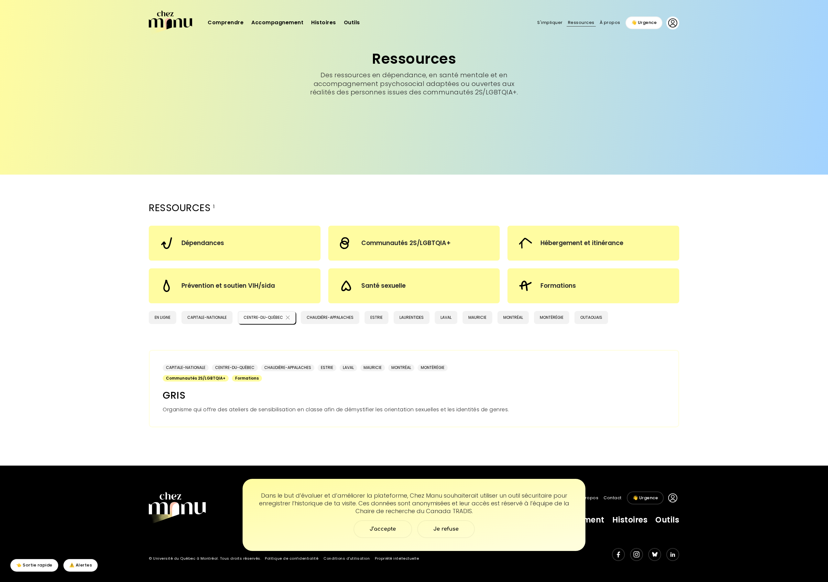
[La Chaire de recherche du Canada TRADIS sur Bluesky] (654, 554)
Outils (352, 22)
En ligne (162, 317)
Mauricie (477, 317)
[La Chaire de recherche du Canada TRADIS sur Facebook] (618, 554)
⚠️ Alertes (80, 565)
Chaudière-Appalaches (330, 317)
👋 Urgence (644, 22)
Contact (613, 498)
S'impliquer (550, 22)
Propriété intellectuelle (397, 558)
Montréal (513, 317)
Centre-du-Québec (263, 317)
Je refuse (446, 529)
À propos (610, 22)
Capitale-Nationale (207, 317)
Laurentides (411, 317)
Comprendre (226, 22)
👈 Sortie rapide (34, 565)
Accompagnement (277, 22)
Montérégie (551, 317)
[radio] (235, 243)
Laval (446, 317)
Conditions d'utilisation (346, 558)
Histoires (323, 22)
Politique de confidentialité (291, 558)
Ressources (581, 22)
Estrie (376, 317)
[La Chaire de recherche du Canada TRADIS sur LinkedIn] (672, 554)
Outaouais (591, 317)
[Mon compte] (672, 22)
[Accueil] (170, 22)
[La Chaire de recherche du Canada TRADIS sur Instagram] (636, 554)
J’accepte (383, 529)
